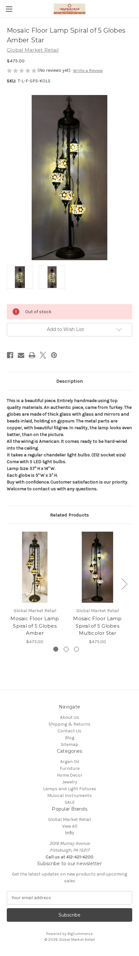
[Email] (21, 355)
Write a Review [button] (88, 70)
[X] (43, 355)
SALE (70, 802)
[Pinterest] (54, 355)
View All (69, 826)
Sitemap (69, 744)
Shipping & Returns (69, 724)
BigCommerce (80, 933)
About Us (69, 717)
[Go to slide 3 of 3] (76, 649)
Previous (8, 583)
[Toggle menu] (9, 9)
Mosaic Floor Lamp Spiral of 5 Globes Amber (34, 625)
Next (124, 583)
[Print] (32, 355)
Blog (69, 737)
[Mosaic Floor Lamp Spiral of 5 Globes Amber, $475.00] (35, 567)
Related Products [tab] (69, 515)
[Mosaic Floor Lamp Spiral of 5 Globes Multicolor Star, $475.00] (97, 567)
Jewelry (69, 782)
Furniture (70, 768)
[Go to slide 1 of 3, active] (55, 649)
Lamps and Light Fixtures (69, 788)
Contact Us (69, 731)
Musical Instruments (69, 795)
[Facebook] (10, 355)
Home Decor (69, 775)
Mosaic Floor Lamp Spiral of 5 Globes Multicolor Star (97, 625)
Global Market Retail (69, 819)
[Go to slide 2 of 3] (66, 649)
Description (69, 381)
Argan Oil (69, 761)
